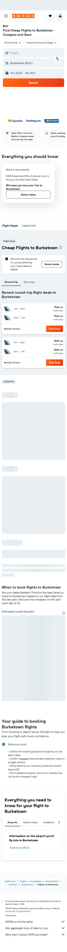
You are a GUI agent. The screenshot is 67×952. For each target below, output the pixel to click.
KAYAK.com (10, 881)
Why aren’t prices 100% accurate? (26, 934)
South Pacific (52, 881)
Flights (23, 881)
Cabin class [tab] (30, 822)
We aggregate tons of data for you (26, 928)
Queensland (27, 884)
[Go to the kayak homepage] (23, 16)
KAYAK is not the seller (19, 921)
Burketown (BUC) (19, 847)
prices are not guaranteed (17, 911)
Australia (13, 884)
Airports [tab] (13, 822)
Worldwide (36, 881)
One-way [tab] (29, 282)
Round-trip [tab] (11, 282)
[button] (6, 16)
